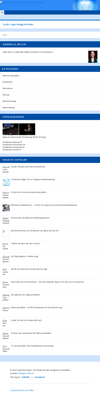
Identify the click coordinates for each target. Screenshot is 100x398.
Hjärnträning (8, 107)
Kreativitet (7, 82)
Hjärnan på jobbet (11, 75)
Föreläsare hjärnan (11, 142)
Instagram (40, 377)
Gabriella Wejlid (22, 52)
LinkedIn (25, 377)
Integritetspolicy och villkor (22, 390)
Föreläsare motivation (13, 144)
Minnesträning (9, 101)
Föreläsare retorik (11, 149)
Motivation (8, 88)
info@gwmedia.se (26, 373)
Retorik (6, 95)
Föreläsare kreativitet (13, 147)
